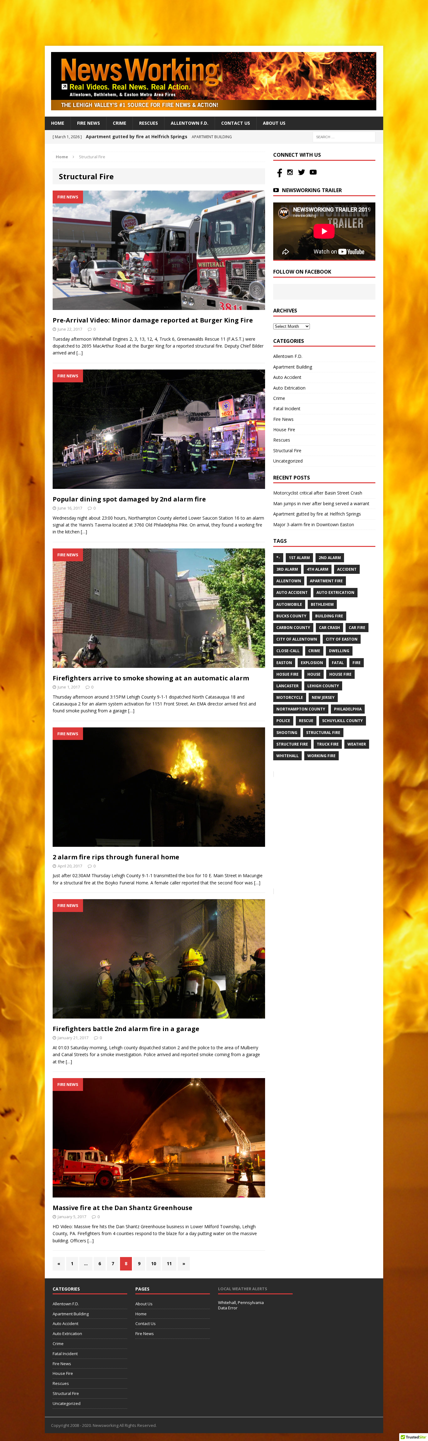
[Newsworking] (214, 81)
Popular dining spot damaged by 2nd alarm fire (129, 499)
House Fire (284, 429)
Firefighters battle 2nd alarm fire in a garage (126, 1028)
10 (153, 1263)
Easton (284, 662)
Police (283, 720)
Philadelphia (348, 709)
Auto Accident (287, 377)
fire (356, 662)
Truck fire (328, 744)
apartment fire (326, 581)
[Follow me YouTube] (313, 176)
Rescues (148, 123)
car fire (357, 627)
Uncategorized (288, 461)
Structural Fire (287, 450)
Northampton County (300, 709)
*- (278, 557)
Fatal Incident (286, 408)
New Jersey (323, 697)
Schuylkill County (342, 720)
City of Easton (342, 639)
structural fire (323, 732)
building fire (329, 616)
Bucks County (291, 616)
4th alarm (317, 569)
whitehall (287, 755)
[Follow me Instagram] (290, 176)
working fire (321, 755)
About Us (274, 123)
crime (314, 650)
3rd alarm (287, 569)
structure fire (292, 744)
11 (169, 1263)
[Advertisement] (214, 22)
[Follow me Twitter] (302, 176)
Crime (119, 123)
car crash (329, 627)
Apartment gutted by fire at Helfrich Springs (317, 514)
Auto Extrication (289, 388)
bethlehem (322, 604)
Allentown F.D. (189, 123)
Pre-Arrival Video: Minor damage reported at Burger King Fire (153, 320)
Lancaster (287, 686)
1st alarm (299, 557)
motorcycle (289, 697)
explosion (312, 662)
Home (57, 123)
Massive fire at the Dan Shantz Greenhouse (122, 1207)
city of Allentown (296, 639)
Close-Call (288, 650)
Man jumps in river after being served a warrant (321, 503)
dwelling (339, 650)
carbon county (293, 627)
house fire (340, 674)
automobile (289, 604)
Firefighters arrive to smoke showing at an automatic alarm (151, 678)
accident (347, 569)
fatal (338, 662)
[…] (79, 353)
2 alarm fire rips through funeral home (116, 857)
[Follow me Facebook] (279, 176)
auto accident (292, 592)
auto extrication (335, 592)
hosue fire (287, 674)
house (314, 674)
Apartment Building (292, 367)
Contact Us (235, 123)
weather (356, 744)
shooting (286, 732)
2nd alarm (330, 557)
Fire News (88, 123)
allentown (288, 581)
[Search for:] (344, 136)
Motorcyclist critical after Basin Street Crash (317, 493)
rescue (306, 720)
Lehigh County (323, 686)
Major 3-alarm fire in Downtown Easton (313, 524)
